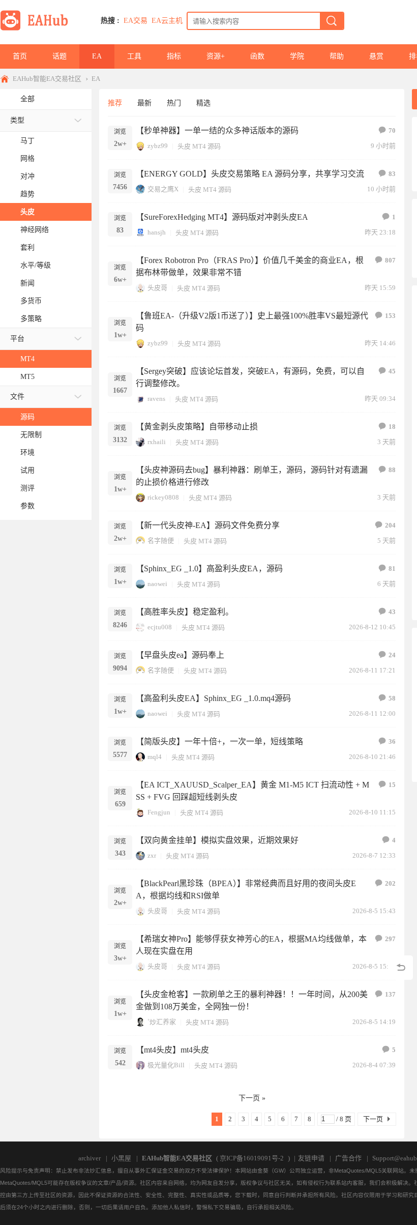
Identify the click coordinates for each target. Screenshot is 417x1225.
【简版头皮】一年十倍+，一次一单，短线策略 (219, 741)
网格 (27, 158)
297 (390, 939)
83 (392, 174)
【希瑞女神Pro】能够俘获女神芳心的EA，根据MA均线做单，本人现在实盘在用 (251, 945)
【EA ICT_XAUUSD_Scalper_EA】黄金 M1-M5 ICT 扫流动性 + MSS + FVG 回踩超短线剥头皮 (252, 790)
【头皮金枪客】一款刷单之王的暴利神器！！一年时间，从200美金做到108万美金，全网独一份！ (252, 1000)
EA (97, 56)
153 (390, 315)
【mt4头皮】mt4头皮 (172, 1049)
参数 (27, 506)
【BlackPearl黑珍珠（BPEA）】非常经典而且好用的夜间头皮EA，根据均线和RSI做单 (246, 889)
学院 (297, 56)
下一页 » (252, 1098)
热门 (174, 103)
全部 (27, 99)
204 (390, 525)
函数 (257, 56)
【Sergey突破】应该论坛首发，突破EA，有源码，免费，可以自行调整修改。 (250, 377)
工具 (134, 56)
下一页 (373, 1119)
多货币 (31, 301)
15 (392, 785)
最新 (144, 103)
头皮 (27, 212)
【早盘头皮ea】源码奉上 (180, 655)
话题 (59, 56)
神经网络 (34, 230)
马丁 (27, 140)
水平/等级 (35, 265)
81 (392, 568)
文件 (17, 396)
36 (392, 741)
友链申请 (311, 1158)
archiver (89, 1158)
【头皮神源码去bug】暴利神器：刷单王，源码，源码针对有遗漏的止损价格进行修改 (252, 475)
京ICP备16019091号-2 (252, 1158)
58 (392, 698)
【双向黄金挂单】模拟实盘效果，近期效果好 (217, 840)
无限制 (31, 435)
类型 (17, 120)
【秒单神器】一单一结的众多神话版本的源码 (217, 130)
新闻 (27, 283)
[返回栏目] (401, 967)
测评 (27, 488)
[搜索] (331, 21)
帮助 (337, 56)
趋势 (27, 194)
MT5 (27, 377)
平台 (17, 338)
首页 (20, 56)
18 (392, 426)
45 (392, 371)
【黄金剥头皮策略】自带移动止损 (197, 426)
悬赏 (376, 56)
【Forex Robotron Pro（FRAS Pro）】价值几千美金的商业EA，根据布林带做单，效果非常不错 (250, 266)
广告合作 (348, 1158)
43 (392, 612)
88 (392, 470)
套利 (27, 247)
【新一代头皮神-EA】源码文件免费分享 (208, 525)
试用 (27, 470)
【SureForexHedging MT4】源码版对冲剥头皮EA (222, 217)
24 (392, 655)
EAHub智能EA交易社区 (47, 78)
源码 (27, 417)
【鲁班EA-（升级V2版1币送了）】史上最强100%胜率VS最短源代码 (252, 321)
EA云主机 (167, 20)
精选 (203, 103)
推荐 (115, 103)
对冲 (27, 176)
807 (390, 260)
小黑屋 (121, 1158)
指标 (174, 56)
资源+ (215, 56)
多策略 (31, 319)
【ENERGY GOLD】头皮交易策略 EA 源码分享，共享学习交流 (250, 173)
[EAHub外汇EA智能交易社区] (37, 29)
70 (392, 130)
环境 (27, 452)
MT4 (27, 359)
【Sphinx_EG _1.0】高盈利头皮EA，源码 (209, 568)
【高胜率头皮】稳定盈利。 (184, 611)
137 (390, 994)
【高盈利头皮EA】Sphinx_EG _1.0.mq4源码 (213, 698)
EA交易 (135, 20)
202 (390, 883)
